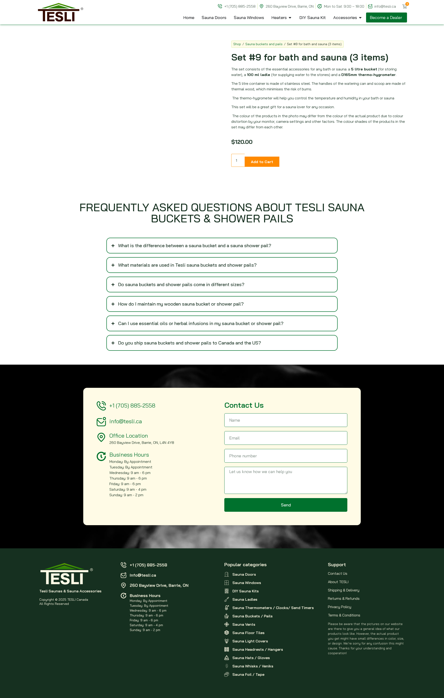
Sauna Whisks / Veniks (252, 666)
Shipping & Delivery (343, 590)
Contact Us (337, 573)
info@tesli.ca (125, 421)
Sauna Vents (243, 624)
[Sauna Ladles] (226, 599)
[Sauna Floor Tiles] (226, 632)
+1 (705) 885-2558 (132, 405)
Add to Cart (262, 161)
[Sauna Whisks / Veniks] (226, 666)
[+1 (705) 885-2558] (101, 406)
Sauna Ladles (244, 599)
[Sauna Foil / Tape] (226, 674)
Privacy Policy (339, 606)
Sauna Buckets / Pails (252, 616)
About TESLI (338, 581)
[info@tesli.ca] (101, 421)
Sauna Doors (244, 574)
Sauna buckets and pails (264, 44)
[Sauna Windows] (226, 582)
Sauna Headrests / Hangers (257, 649)
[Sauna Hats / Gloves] (226, 657)
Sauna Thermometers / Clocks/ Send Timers (273, 607)
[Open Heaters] (290, 17)
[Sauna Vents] (226, 624)
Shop (237, 44)
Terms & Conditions (344, 615)
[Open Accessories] (360, 17)
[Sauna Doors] (226, 574)
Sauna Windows (246, 582)
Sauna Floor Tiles (248, 632)
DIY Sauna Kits (245, 591)
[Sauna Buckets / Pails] (226, 616)
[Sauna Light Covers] (226, 641)
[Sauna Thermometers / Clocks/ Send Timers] (226, 607)
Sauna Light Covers (250, 641)
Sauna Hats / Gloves (251, 657)
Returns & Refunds (344, 598)
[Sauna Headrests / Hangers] (226, 649)
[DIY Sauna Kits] (226, 591)
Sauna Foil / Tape (248, 674)
